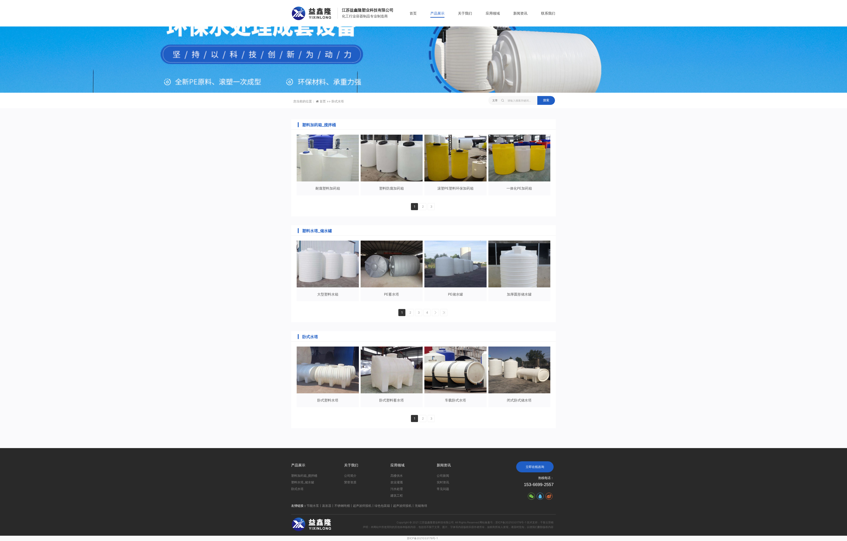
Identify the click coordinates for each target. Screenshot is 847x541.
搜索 (546, 100)
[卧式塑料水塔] (328, 370)
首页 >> (326, 101)
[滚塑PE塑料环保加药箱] (455, 158)
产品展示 (437, 13)
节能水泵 (313, 505)
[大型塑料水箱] (328, 264)
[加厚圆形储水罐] (519, 264)
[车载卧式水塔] (455, 370)
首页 (413, 13)
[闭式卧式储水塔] (519, 370)
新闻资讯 (520, 13)
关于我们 (465, 13)
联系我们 (548, 13)
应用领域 (493, 13)
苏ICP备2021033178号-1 (422, 538)
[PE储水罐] (455, 264)
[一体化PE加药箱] (519, 158)
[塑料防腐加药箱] (392, 158)
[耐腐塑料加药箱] (328, 158)
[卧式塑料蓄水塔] (392, 370)
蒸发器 (326, 505)
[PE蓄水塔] (392, 264)
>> (443, 312)
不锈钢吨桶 (342, 505)
